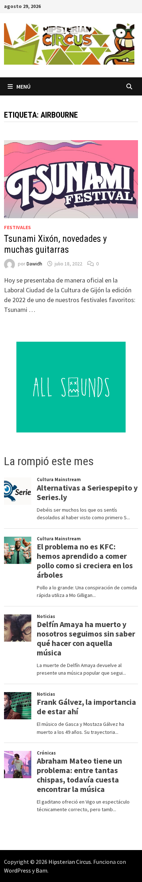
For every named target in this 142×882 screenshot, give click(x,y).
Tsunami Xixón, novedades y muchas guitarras (55, 244)
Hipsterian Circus (69, 861)
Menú (23, 86)
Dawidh (34, 263)
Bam (41, 870)
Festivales (17, 227)
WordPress (17, 870)
